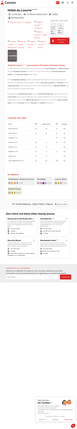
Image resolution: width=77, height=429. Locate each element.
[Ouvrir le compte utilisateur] (72, 2)
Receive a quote (61, 41)
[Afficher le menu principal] (67, 2)
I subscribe (65, 277)
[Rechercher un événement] (58, 2)
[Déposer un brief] (62, 2)
